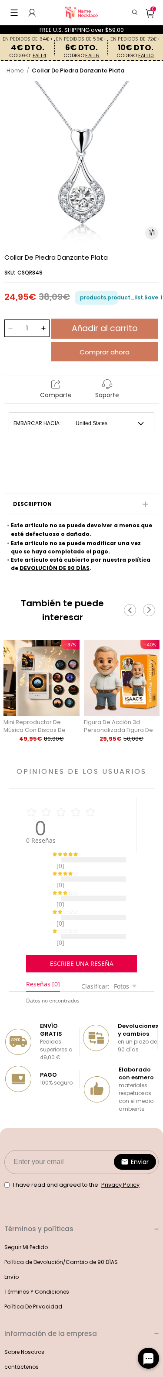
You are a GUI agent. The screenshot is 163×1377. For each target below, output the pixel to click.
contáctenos (21, 1345)
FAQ (9, 1359)
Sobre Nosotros (24, 1330)
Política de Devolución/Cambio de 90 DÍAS (61, 1240)
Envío (11, 1255)
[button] (14, 12)
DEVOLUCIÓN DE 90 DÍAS (55, 568)
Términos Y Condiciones (36, 1270)
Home (15, 70)
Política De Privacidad (33, 1284)
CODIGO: (27, 55)
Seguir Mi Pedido (26, 1225)
